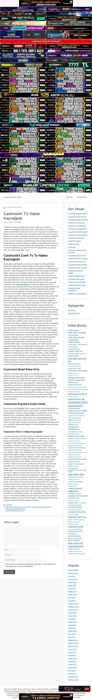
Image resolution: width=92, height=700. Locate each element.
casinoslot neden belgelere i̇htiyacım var (77, 452)
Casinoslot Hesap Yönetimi (77, 220)
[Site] (23, 69)
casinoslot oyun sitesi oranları (75, 456)
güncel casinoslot (74, 540)
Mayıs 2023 (72, 649)
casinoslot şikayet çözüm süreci (75, 529)
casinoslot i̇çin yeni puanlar (74, 422)
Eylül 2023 (72, 637)
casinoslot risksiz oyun (73, 466)
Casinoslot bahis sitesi (75, 351)
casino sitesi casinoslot (76, 337)
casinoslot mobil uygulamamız (75, 445)
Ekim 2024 (72, 597)
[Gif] (46, 95)
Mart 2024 (72, 619)
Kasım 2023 (72, 631)
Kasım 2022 (72, 667)
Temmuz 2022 (73, 680)
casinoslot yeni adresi (77, 512)
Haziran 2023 (73, 646)
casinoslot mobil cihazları (74, 440)
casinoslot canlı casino (74, 368)
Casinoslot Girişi (75, 405)
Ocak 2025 (72, 588)
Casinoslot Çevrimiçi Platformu (15, 510)
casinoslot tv (73, 491)
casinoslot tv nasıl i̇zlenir (73, 500)
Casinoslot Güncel (74, 408)
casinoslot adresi (74, 342)
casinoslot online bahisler (74, 454)
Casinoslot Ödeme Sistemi (77, 214)
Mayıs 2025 (72, 582)
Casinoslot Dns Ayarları (76, 223)
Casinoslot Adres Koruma (77, 217)
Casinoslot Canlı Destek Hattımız (15, 509)
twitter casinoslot (74, 549)
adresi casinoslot (73, 330)
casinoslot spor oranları (73, 484)
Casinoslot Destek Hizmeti (77, 229)
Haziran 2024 (73, 610)
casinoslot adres (73, 340)
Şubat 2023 (72, 658)
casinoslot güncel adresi (76, 413)
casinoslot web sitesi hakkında (75, 509)
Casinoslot (69, 197)
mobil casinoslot (46, 507)
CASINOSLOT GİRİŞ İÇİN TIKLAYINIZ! (46, 41)
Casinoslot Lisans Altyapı (77, 293)
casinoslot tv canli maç (74, 493)
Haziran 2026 (73, 573)
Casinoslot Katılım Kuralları (77, 265)
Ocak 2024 (72, 625)
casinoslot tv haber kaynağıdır (32, 507)
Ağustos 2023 (73, 640)
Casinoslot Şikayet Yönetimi (78, 232)
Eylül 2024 (72, 601)
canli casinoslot (73, 335)
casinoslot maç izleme (76, 436)
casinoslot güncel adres (77, 411)
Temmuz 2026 (73, 570)
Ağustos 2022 (73, 677)
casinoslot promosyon (74, 461)
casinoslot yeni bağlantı (73, 514)
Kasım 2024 (72, 594)
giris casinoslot (72, 533)
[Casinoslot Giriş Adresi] (12, 197)
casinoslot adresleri (72, 344)
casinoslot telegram (75, 488)
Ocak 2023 (72, 661)
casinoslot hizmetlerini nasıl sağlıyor (76, 553)
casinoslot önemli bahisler (74, 521)
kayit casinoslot (75, 543)
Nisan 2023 (72, 652)
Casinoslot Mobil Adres (76, 238)
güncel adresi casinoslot (75, 538)
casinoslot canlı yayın (73, 375)
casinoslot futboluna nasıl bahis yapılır (77, 387)
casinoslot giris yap (76, 399)
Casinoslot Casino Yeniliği (77, 268)
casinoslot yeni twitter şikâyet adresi (76, 519)
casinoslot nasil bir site (74, 450)
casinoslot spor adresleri (73, 479)
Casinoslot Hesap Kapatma (78, 235)
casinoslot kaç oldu (73, 433)
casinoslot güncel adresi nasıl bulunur (76, 415)
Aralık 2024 (72, 591)
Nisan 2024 (72, 616)
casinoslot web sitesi (75, 507)
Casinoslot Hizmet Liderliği (77, 258)
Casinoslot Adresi (74, 241)
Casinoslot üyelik (75, 526)
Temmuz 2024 (73, 607)
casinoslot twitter (73, 502)
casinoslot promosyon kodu (76, 464)
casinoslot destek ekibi (74, 384)
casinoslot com (73, 382)
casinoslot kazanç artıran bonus (75, 431)
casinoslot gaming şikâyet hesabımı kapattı (78, 389)
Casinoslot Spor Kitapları (77, 261)
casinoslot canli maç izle (77, 359)
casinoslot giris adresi (77, 394)
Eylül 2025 (71, 576)
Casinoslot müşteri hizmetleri (76, 447)
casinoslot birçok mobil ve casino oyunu (77, 353)
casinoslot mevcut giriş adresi (76, 438)
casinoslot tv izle (73, 498)
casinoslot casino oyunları (76, 378)
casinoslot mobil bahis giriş (14, 507)
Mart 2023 (72, 655)
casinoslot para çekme (77, 459)
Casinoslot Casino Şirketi (77, 255)
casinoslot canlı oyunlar (73, 373)
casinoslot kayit (73, 427)
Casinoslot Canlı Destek (77, 371)
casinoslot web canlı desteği (74, 505)
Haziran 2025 (73, 579)
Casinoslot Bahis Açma (76, 276)
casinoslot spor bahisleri (75, 481)
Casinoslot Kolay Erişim (76, 279)
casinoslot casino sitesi (76, 380)
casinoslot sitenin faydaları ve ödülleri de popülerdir (77, 471)
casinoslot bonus (73, 356)
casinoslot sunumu (72, 486)
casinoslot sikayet (73, 468)
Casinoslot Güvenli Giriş (76, 285)
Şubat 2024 (72, 622)
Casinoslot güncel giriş (74, 420)
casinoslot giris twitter (73, 396)
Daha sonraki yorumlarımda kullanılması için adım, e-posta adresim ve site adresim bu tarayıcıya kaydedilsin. (31, 565)
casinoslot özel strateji (73, 524)
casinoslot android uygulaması (75, 551)
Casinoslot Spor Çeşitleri (77, 282)
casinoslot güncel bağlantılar (74, 417)
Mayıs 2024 (72, 613)
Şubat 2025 (72, 585)
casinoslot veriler (83, 502)
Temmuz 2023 (73, 643)
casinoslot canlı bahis (74, 363)
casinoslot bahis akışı (73, 346)
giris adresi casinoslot (75, 531)
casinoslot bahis (82, 344)
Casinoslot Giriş (81, 197)
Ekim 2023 (72, 634)
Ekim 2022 (72, 671)
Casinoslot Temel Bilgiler (77, 226)
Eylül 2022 (71, 674)
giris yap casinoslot (74, 536)
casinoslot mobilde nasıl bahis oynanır (76, 443)
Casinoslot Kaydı (73, 424)
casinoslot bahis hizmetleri (74, 349)
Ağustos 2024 (73, 604)
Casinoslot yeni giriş (77, 517)
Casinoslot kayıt (74, 429)
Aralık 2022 (72, 664)
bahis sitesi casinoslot (77, 333)
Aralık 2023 (72, 628)
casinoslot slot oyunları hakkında (75, 477)
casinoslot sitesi (76, 474)
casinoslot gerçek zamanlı (74, 391)
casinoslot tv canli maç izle (78, 496)
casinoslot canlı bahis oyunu (74, 366)
